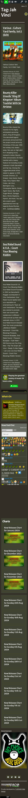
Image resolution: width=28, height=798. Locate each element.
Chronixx (16, 223)
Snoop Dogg (6, 231)
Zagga (15, 368)
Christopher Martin (8, 223)
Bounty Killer (15, 219)
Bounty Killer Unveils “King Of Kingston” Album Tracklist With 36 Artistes (12, 99)
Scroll (25, 427)
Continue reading (13, 209)
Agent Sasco (11, 217)
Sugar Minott (6, 82)
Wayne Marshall (10, 84)
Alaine (9, 76)
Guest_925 (9, 458)
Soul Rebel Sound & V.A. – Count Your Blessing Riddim (12, 250)
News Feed (15, 215)
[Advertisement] (14, 500)
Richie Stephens (11, 229)
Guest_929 (9, 448)
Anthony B (15, 76)
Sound (21, 427)
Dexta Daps (15, 225)
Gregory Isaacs (11, 78)
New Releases (16, 73)
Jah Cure (5, 80)
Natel (7, 366)
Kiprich (15, 227)
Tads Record (14, 82)
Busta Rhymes (7, 221)
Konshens (17, 80)
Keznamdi (16, 364)
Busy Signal (15, 221)
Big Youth (9, 219)
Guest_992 (9, 478)
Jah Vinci (11, 80)
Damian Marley (7, 225)
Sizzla (18, 229)
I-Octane (18, 78)
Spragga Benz (15, 231)
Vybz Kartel (6, 235)
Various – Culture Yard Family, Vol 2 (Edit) (12, 31)
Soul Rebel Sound (8, 368)
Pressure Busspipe (15, 366)
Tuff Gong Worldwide (13, 233)
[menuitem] (2, 1)
